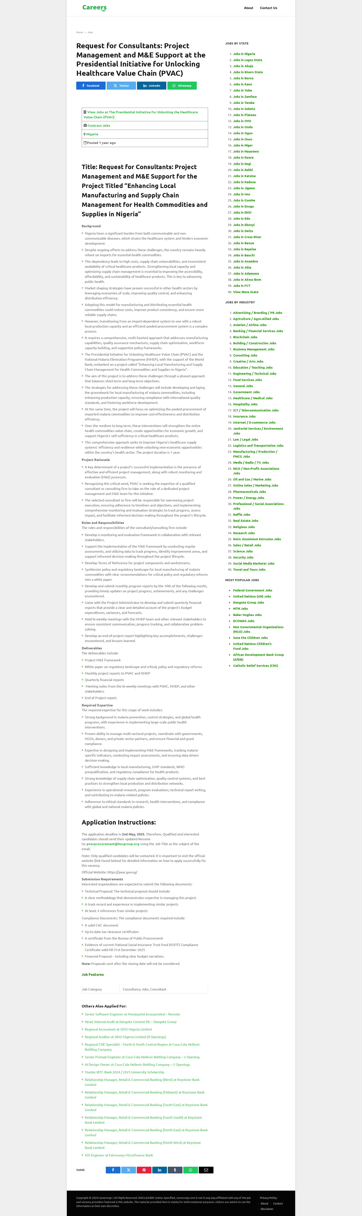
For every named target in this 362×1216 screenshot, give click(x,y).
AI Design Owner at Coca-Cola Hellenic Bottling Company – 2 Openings (137, 1064)
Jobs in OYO (242, 121)
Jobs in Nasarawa (246, 151)
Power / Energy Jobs (248, 498)
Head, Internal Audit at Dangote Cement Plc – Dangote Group (130, 1021)
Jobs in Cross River (247, 237)
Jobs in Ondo (243, 127)
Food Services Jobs (247, 380)
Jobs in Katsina (244, 176)
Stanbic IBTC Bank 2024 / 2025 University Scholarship (124, 1072)
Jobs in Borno (243, 78)
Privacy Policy (268, 1197)
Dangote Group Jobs (248, 602)
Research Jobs (244, 533)
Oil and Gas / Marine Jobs (252, 479)
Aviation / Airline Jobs (249, 325)
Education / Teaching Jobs (253, 367)
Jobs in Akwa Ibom (247, 279)
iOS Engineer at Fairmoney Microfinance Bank (119, 1155)
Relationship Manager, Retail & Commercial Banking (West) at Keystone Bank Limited (142, 1082)
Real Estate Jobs (245, 520)
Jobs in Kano (242, 84)
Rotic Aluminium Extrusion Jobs (257, 539)
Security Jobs (243, 557)
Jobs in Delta (243, 231)
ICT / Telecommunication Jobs (256, 410)
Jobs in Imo (241, 194)
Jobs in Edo (241, 218)
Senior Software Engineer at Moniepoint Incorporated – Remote (132, 1014)
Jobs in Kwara (243, 157)
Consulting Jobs (245, 355)
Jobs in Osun (242, 139)
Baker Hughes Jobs (247, 615)
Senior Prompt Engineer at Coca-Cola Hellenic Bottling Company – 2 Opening (142, 1057)
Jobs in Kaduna (244, 182)
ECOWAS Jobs (243, 621)
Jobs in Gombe (244, 200)
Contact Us (268, 8)
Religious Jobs (244, 527)
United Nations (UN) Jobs (252, 596)
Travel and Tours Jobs (249, 569)
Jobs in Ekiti (242, 212)
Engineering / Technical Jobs (254, 373)
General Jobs (243, 386)
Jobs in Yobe (242, 90)
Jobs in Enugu (243, 206)
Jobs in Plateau (244, 115)
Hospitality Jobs (245, 404)
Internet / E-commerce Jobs (254, 422)
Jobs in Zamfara (245, 96)
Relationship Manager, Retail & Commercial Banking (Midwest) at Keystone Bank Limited (144, 1094)
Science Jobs (243, 551)
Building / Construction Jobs (254, 343)
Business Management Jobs (253, 349)
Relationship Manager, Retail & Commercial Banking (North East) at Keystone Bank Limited (146, 1132)
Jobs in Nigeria (244, 54)
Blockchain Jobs (245, 337)
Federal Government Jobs (253, 590)
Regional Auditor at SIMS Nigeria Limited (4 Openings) (125, 1037)
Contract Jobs (99, 125)
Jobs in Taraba (243, 102)
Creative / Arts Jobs (248, 361)
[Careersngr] (94, 8)
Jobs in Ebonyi (244, 225)
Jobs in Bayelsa (244, 249)
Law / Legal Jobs (245, 439)
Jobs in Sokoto (244, 109)
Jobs (90, 32)
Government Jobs (246, 392)
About (248, 8)
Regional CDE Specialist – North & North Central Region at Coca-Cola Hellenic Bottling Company (142, 1046)
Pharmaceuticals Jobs (249, 491)
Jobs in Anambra (245, 261)
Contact (278, 1203)
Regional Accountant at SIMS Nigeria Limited (118, 1029)
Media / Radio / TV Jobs (251, 462)
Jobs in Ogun (243, 133)
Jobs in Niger (243, 145)
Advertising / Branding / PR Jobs (257, 313)
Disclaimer (267, 1209)
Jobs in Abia (242, 267)
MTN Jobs (240, 608)
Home (79, 32)
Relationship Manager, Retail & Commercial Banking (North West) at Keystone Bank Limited (143, 1144)
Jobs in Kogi (242, 164)
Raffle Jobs (241, 514)
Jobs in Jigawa (244, 188)
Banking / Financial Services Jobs (258, 331)
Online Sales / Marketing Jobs (255, 485)
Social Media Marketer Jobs (253, 563)
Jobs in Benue (243, 243)
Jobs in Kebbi (243, 170)
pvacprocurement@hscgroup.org (113, 844)
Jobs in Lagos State (248, 60)
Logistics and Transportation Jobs (258, 445)
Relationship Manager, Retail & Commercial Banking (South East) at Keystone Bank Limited (146, 1107)
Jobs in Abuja (243, 66)
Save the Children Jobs (250, 637)
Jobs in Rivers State (248, 72)
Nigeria (91, 134)
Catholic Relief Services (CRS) (255, 665)
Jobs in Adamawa (246, 273)
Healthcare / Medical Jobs (253, 398)
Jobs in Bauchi (244, 255)
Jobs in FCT (241, 285)
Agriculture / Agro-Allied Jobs (256, 319)
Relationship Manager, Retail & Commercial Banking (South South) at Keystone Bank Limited (143, 1119)
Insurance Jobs (244, 416)
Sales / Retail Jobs (247, 545)
